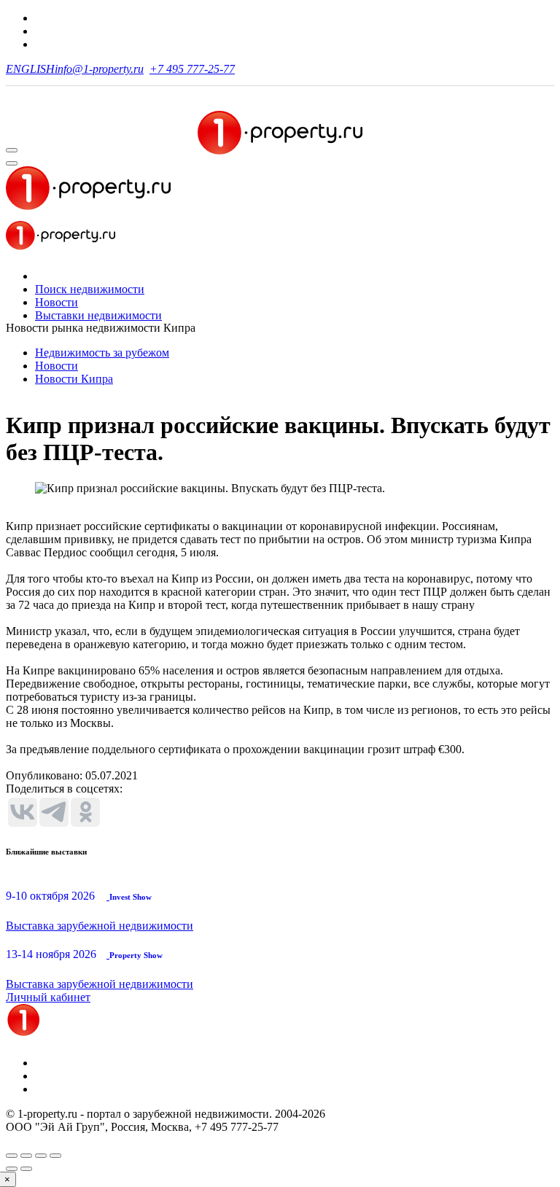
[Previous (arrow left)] (12, 1169)
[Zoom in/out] (55, 1155)
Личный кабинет (48, 997)
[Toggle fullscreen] (41, 1155)
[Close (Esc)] (12, 1155)
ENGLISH (30, 69)
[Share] (26, 1155)
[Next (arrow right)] (26, 1169)
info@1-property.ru (99, 69)
